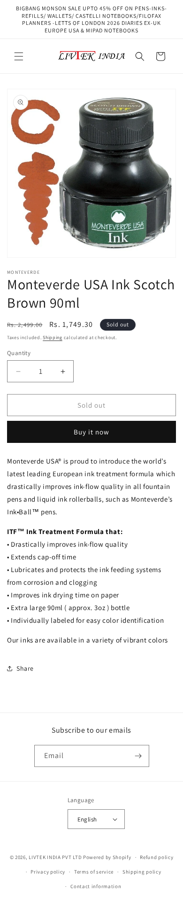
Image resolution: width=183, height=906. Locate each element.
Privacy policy (47, 871)
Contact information (95, 886)
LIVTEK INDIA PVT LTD (55, 857)
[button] (18, 56)
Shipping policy (141, 871)
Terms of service (94, 871)
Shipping (52, 337)
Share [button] (25, 668)
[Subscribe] (138, 756)
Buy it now (91, 431)
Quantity (18, 353)
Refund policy (156, 857)
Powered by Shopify (107, 857)
